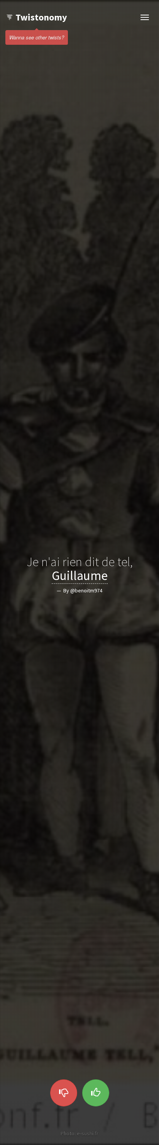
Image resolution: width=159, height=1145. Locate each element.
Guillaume (80, 576)
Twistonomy (41, 17)
